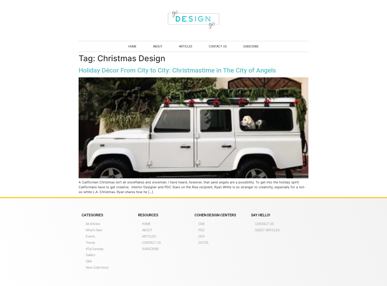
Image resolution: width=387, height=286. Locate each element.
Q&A (89, 261)
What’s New (94, 230)
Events (90, 236)
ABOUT (157, 46)
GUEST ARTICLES (267, 230)
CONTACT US (218, 46)
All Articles (93, 224)
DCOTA (203, 243)
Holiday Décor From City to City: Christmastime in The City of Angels (177, 70)
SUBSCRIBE (251, 46)
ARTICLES (185, 46)
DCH (202, 236)
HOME (132, 46)
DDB (202, 224)
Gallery (90, 255)
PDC (202, 230)
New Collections (97, 267)
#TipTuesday (95, 249)
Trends (90, 243)
